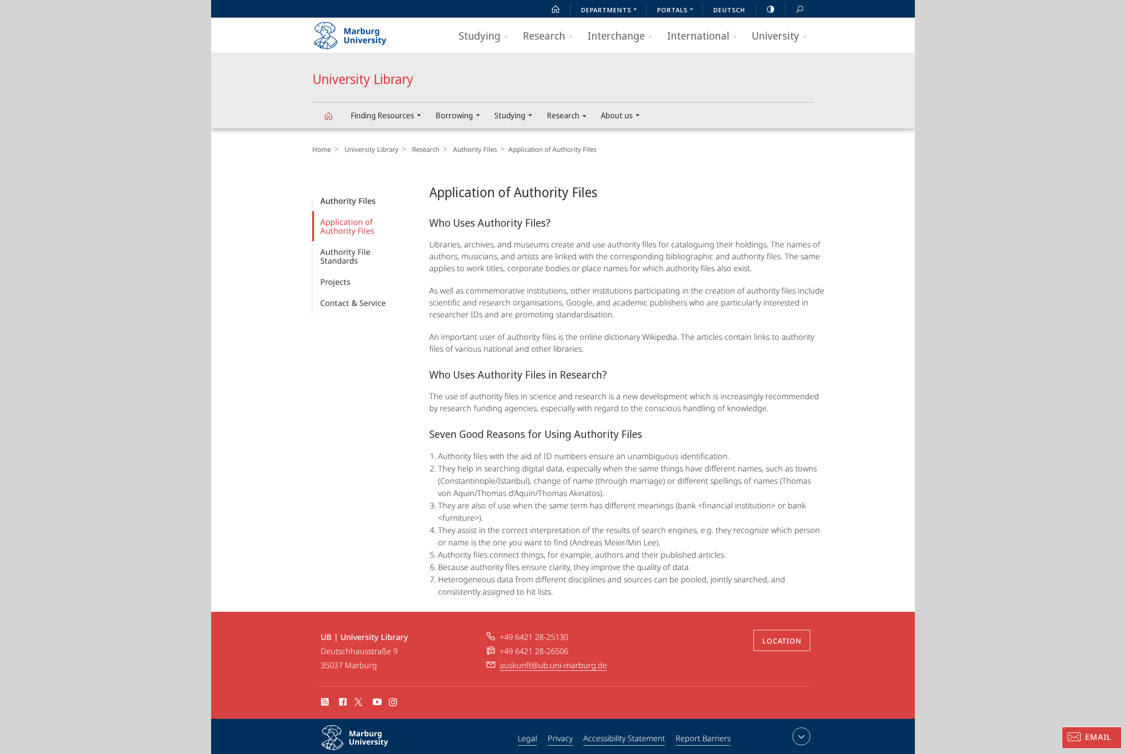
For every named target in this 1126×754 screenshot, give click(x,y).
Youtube (376, 703)
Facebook (341, 703)
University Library (328, 116)
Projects (335, 281)
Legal (527, 738)
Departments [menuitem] (606, 9)
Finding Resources (382, 115)
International (698, 35)
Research (544, 35)
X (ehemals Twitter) (358, 702)
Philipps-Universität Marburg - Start (367, 33)
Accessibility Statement (624, 738)
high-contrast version (770, 9)
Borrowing (454, 115)
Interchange (616, 35)
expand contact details (801, 736)
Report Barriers (703, 738)
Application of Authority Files (347, 226)
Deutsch (729, 9)
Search (800, 9)
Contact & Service (353, 303)
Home (321, 149)
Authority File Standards (345, 256)
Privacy (560, 738)
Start (555, 9)
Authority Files (475, 149)
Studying (480, 35)
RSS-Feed (323, 703)
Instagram (393, 703)
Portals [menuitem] (672, 9)
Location (781, 641)
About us (616, 115)
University (775, 35)
